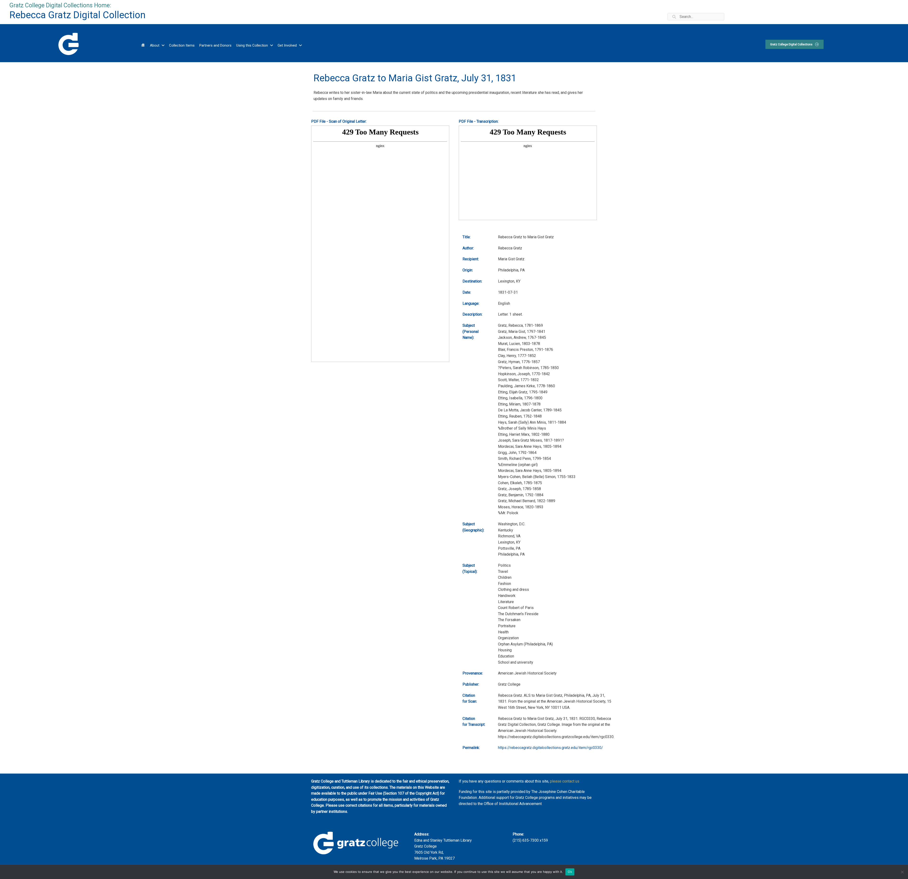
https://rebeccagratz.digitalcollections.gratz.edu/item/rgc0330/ (550, 747)
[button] (794, 44)
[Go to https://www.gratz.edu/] (68, 43)
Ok (570, 872)
